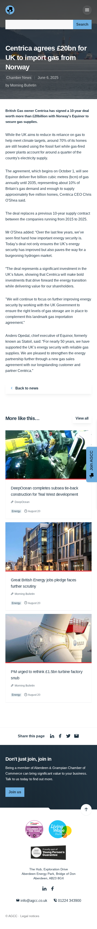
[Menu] (87, 10)
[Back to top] (86, 809)
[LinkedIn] (45, 889)
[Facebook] (52, 889)
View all (82, 418)
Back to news (26, 388)
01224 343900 (69, 900)
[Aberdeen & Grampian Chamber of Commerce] (10, 9)
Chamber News (18, 78)
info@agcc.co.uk (33, 900)
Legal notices (29, 916)
